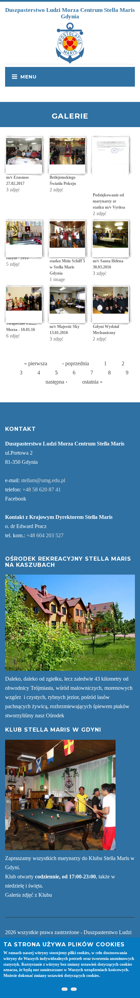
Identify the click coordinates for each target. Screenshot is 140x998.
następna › (56, 382)
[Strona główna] (70, 43)
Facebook (15, 499)
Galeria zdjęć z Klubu (28, 895)
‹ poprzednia (75, 363)
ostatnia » (92, 382)
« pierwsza (35, 363)
